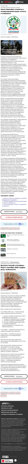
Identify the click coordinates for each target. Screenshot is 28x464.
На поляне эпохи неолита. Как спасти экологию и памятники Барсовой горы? (16, 245)
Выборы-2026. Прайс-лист (9, 412)
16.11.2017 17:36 (4, 6)
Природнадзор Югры (6, 34)
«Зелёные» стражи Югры (12, 248)
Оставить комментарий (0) (14, 217)
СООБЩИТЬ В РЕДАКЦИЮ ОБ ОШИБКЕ (12, 414)
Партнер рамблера (13, 456)
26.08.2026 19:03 (5, 262)
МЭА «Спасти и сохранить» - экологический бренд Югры (13, 240)
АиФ (10, 290)
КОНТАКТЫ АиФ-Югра (7, 406)
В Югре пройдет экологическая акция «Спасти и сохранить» (14, 202)
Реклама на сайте (6, 408)
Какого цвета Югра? (11, 253)
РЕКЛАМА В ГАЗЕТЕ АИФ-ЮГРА (9, 410)
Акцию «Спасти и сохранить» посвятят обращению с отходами (14, 199)
